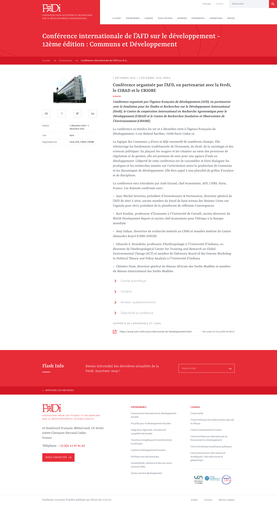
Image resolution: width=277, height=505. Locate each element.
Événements (198, 18)
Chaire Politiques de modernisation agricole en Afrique (212, 421)
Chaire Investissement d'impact (206, 430)
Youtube (208, 499)
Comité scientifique (133, 281)
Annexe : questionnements (138, 302)
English (219, 3)
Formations (216, 18)
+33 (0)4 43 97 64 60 (72, 446)
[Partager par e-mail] (46, 113)
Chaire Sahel (196, 413)
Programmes (133, 18)
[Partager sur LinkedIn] (93, 113)
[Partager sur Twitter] (77, 113)
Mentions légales (227, 499)
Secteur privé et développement (146, 473)
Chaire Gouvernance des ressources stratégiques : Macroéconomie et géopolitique (207, 456)
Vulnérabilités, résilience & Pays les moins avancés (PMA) (151, 464)
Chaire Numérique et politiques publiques (211, 446)
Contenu (126, 291)
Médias (231, 18)
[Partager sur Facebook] (62, 113)
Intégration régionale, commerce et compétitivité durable (148, 431)
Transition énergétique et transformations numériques (151, 441)
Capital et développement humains (148, 450)
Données (182, 18)
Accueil (46, 60)
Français (207, 3)
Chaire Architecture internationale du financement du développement (208, 438)
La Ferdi (116, 18)
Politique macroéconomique (145, 456)
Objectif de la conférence (137, 313)
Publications (165, 18)
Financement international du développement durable (153, 415)
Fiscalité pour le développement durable (151, 423)
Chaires (149, 18)
